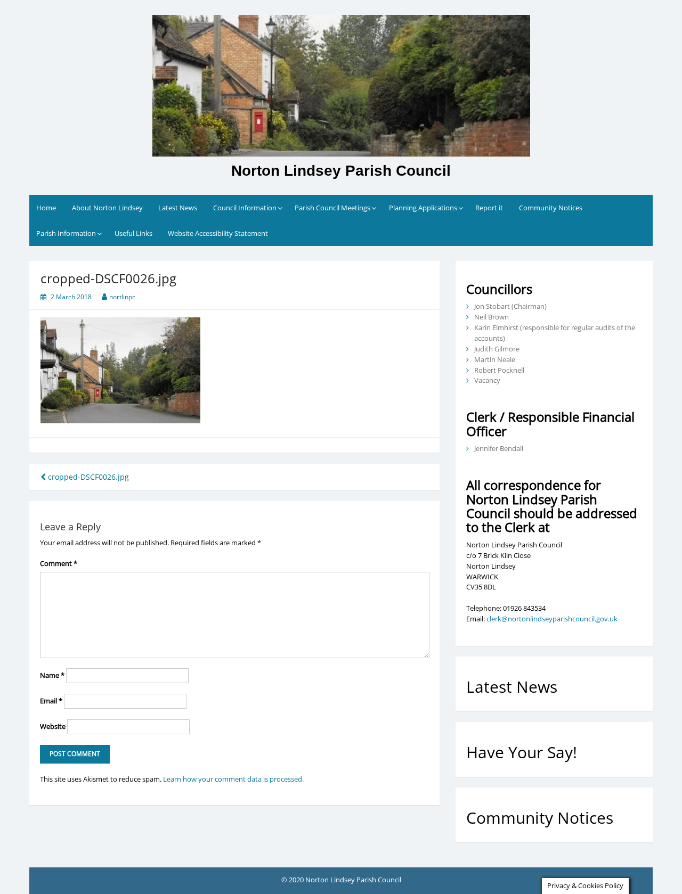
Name (52, 675)
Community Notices (550, 207)
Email (51, 701)
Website (53, 726)
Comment (58, 563)
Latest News (177, 207)
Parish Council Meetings (332, 207)
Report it (489, 207)
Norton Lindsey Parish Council (341, 170)
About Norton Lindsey (107, 207)
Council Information (245, 207)
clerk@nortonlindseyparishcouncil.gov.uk (552, 619)
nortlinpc (122, 296)
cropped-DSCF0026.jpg (87, 477)
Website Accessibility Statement (218, 233)
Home (46, 207)
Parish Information (66, 233)
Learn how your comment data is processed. (233, 779)
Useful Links (133, 233)
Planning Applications (423, 207)
